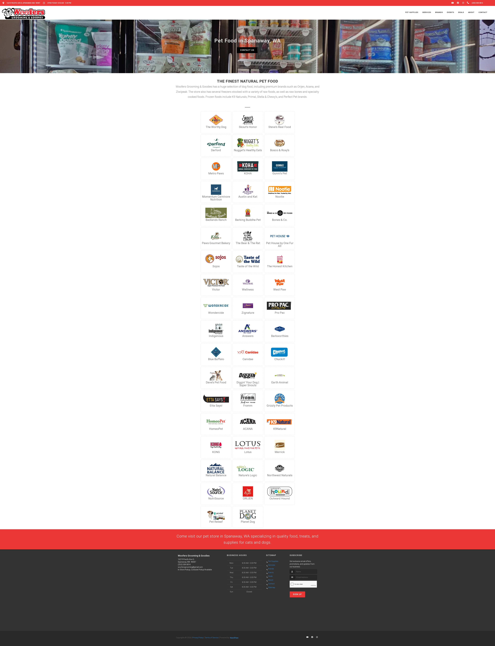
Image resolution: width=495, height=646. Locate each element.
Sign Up (297, 594)
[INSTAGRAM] (463, 3)
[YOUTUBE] (452, 3)
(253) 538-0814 (184, 564)
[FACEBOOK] (457, 3)
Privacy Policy (197, 638)
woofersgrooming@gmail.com (190, 567)
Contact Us (247, 50)
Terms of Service (211, 638)
